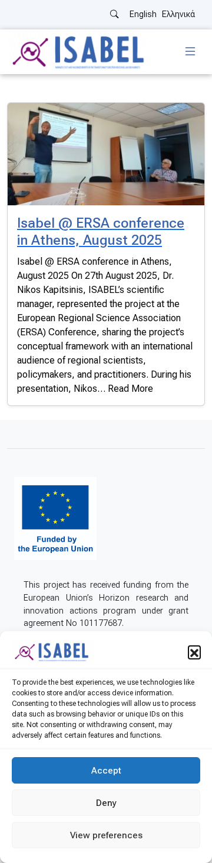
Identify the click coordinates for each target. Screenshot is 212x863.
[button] (194, 652)
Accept (106, 770)
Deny (106, 803)
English (143, 14)
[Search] (114, 14)
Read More (130, 388)
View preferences (106, 835)
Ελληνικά (178, 14)
